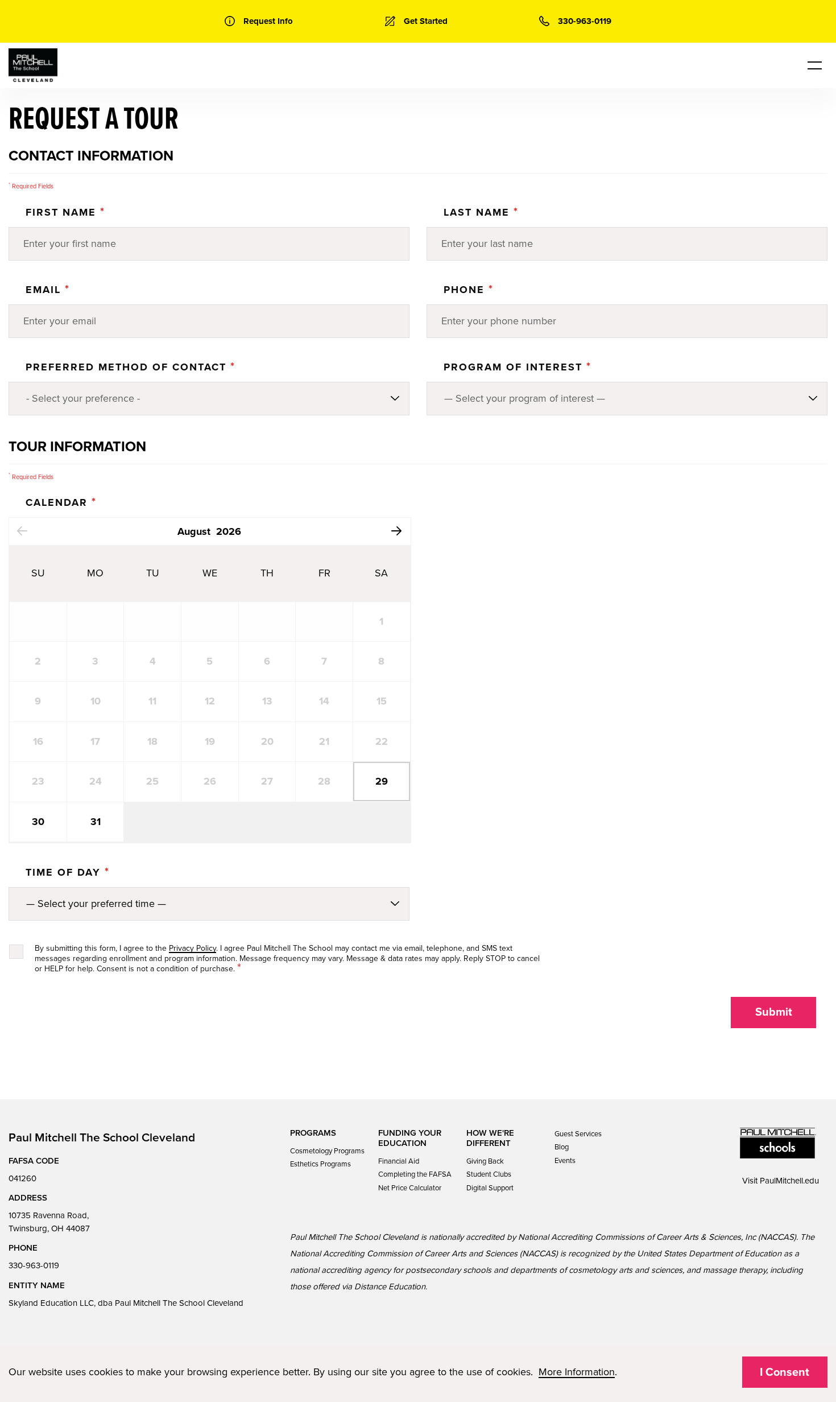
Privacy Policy (192, 948)
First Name (65, 212)
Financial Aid (398, 1161)
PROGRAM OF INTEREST (517, 367)
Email (48, 289)
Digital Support (490, 1188)
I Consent (784, 1372)
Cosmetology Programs (327, 1151)
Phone (469, 289)
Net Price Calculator (409, 1188)
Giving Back (485, 1161)
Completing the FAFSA (415, 1174)
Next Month (396, 530)
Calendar (61, 502)
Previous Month (22, 530)
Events (565, 1160)
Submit (773, 1012)
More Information (577, 1372)
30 (38, 821)
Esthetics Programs (320, 1164)
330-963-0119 (34, 1265)
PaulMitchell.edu (789, 1181)
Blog (561, 1147)
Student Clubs (488, 1174)
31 (95, 821)
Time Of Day (68, 872)
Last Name (481, 212)
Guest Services (578, 1134)
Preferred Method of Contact (130, 367)
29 (381, 781)
